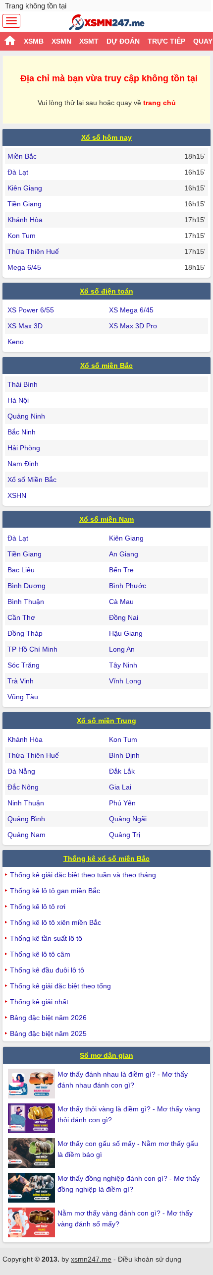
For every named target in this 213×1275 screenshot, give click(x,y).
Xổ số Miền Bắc (31, 480)
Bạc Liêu (21, 570)
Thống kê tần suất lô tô (46, 938)
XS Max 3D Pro (133, 326)
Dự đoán (123, 41)
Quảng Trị (124, 835)
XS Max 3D (25, 326)
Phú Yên (122, 803)
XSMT (89, 41)
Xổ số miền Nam (106, 519)
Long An (122, 649)
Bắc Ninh (21, 432)
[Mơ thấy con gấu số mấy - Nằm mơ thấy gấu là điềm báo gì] (32, 1153)
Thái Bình (22, 384)
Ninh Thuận (25, 803)
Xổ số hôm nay (106, 137)
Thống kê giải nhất (39, 1002)
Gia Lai (120, 787)
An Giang (123, 554)
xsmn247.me (91, 1259)
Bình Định (124, 755)
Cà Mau (121, 602)
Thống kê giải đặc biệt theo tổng (60, 986)
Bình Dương (26, 586)
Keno (15, 342)
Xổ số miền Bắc (106, 365)
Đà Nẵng (21, 771)
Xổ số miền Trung (106, 721)
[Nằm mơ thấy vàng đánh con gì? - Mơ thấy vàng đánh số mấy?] (32, 1222)
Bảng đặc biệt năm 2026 (48, 1018)
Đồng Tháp (25, 633)
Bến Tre (121, 570)
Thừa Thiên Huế (33, 251)
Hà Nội (18, 400)
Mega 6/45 (24, 267)
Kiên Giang (24, 188)
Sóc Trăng (23, 665)
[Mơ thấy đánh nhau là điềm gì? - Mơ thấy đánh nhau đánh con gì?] (32, 1083)
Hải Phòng (23, 448)
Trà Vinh (20, 681)
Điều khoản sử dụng (149, 1259)
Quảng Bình (26, 819)
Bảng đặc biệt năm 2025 (48, 1033)
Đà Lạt (17, 172)
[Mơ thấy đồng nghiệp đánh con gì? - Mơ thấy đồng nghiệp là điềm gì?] (32, 1188)
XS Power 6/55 (30, 310)
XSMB (34, 41)
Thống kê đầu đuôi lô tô (47, 970)
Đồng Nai (123, 617)
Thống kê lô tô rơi (37, 907)
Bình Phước (127, 586)
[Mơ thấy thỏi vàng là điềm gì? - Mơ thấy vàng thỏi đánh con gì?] (32, 1118)
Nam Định (23, 464)
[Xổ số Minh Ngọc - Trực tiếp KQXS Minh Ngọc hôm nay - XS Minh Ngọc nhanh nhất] (107, 22)
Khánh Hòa (25, 220)
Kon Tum (21, 236)
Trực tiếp (166, 41)
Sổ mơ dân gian (106, 1055)
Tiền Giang (24, 204)
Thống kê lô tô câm (40, 954)
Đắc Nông (23, 787)
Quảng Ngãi (128, 819)
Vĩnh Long (125, 681)
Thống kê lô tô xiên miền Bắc (55, 922)
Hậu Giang (126, 633)
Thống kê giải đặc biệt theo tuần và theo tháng (83, 875)
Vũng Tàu (22, 697)
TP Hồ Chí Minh (32, 649)
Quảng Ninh (26, 416)
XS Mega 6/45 (131, 310)
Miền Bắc (22, 156)
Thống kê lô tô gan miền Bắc (55, 891)
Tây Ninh (123, 665)
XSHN (16, 495)
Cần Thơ (21, 617)
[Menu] (11, 21)
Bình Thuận (25, 602)
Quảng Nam (26, 835)
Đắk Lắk (122, 771)
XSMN (61, 41)
